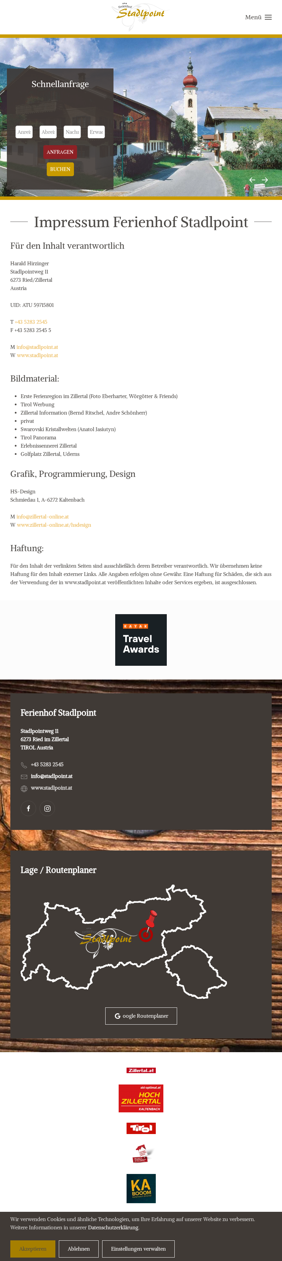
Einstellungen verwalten (138, 1249)
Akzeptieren (32, 1249)
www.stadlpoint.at (37, 355)
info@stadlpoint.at (37, 347)
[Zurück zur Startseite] (141, 17)
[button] (258, 17)
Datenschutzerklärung (113, 1227)
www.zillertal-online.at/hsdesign (54, 525)
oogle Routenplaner (145, 1016)
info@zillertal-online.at (43, 516)
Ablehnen (79, 1249)
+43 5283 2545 (31, 322)
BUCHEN (60, 169)
